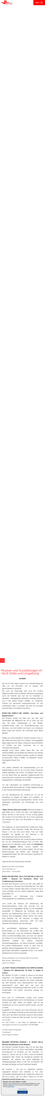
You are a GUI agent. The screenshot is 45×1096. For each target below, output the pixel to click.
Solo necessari (22, 1089)
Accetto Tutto (22, 1092)
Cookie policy (11, 1086)
